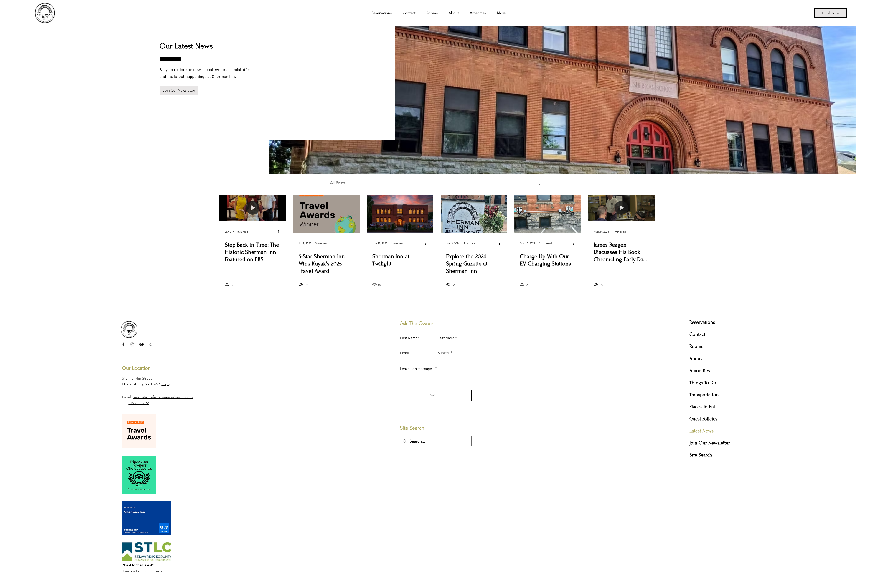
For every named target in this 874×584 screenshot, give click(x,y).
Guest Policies (703, 418)
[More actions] (279, 231)
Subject (444, 352)
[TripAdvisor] (141, 344)
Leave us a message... (417, 368)
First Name (408, 338)
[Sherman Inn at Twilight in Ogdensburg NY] (400, 214)
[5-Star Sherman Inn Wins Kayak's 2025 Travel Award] (326, 214)
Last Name (446, 338)
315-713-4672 (138, 403)
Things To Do (702, 382)
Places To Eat (702, 406)
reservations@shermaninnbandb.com (163, 397)
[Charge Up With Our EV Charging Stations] (547, 214)
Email (404, 352)
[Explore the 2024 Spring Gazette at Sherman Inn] (474, 214)
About (695, 358)
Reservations (702, 322)
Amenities (699, 370)
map (165, 384)
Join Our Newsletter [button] (709, 443)
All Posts (338, 182)
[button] (538, 183)
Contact (697, 334)
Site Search (700, 455)
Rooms (696, 346)
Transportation (704, 394)
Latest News (701, 431)
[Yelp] (150, 344)
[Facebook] (123, 344)
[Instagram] (132, 344)
